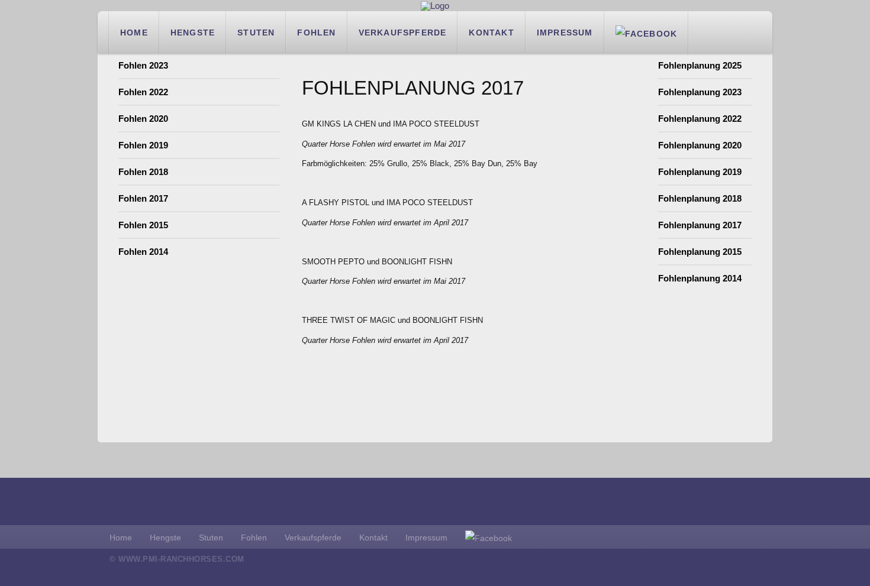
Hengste (192, 32)
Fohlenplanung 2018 (700, 198)
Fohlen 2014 (143, 252)
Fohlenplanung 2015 (700, 252)
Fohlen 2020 (143, 119)
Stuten (256, 32)
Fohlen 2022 (143, 92)
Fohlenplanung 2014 (700, 278)
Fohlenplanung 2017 (700, 225)
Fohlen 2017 (143, 198)
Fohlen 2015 (143, 225)
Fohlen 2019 (143, 145)
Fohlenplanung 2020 (700, 145)
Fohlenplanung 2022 (700, 119)
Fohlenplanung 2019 (700, 172)
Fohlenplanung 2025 (700, 65)
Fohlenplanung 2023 (700, 92)
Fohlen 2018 (143, 172)
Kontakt (491, 32)
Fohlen (316, 32)
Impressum (565, 32)
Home (134, 32)
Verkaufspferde (403, 32)
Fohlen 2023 (143, 65)
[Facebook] (646, 32)
